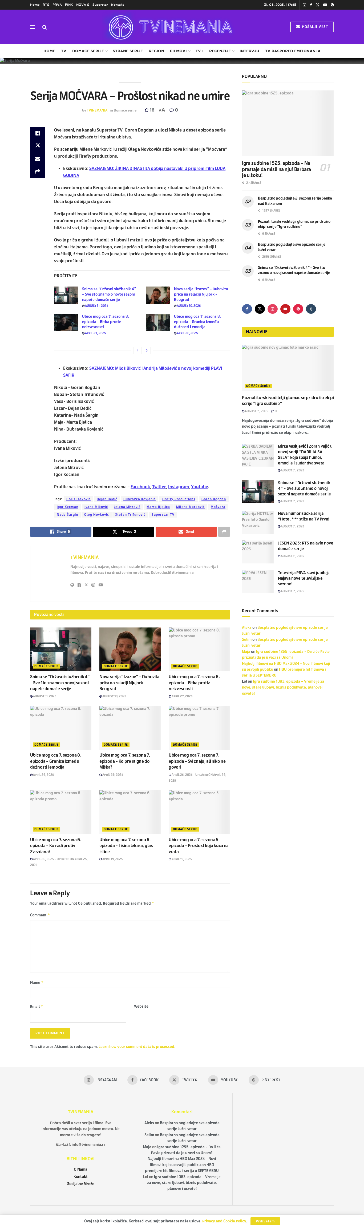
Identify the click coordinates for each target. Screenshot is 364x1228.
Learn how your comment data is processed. (137, 1046)
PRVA (57, 4)
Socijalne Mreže (80, 1184)
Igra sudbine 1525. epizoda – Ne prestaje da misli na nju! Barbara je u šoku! (276, 169)
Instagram (178, 486)
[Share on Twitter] (37, 146)
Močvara (218, 507)
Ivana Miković (96, 507)
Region (156, 51)
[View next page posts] (147, 350)
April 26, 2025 (187, 333)
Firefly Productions (178, 499)
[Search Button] (44, 27)
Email (36, 1006)
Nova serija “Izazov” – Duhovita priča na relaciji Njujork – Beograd (201, 294)
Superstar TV (163, 514)
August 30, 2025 (188, 306)
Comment (40, 914)
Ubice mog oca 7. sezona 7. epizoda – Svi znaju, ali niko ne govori (197, 761)
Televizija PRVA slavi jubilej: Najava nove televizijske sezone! (303, 578)
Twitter (159, 486)
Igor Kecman (67, 507)
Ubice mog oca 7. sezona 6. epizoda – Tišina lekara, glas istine (126, 845)
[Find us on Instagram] (304, 5)
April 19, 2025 (112, 859)
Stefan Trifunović (130, 514)
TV (63, 51)
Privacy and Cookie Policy (224, 1221)
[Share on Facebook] (37, 133)
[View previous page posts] (137, 350)
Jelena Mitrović (127, 507)
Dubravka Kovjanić (139, 499)
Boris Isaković (78, 499)
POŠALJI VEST (314, 27)
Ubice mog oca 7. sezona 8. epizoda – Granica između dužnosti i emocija (197, 321)
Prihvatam (265, 1221)
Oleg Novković (96, 514)
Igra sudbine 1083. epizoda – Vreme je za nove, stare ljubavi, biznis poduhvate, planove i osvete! (283, 687)
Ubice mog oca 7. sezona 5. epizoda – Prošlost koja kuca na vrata (199, 845)
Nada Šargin (67, 514)
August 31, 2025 (96, 306)
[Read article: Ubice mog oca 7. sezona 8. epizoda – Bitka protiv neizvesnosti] (66, 322)
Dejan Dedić (107, 499)
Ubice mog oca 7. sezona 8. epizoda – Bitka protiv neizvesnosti (105, 321)
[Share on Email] (37, 158)
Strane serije (128, 51)
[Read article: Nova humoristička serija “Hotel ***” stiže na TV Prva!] (258, 522)
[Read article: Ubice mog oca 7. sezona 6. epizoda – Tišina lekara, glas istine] (130, 812)
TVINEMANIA (97, 110)
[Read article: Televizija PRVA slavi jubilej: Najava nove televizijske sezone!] (258, 581)
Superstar (100, 4)
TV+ (199, 51)
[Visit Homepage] (168, 27)
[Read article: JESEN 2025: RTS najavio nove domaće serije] (258, 552)
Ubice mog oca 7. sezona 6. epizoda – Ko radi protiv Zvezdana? (55, 845)
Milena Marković (190, 507)
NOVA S (82, 4)
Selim (247, 639)
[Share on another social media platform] (37, 171)
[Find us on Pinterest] (332, 5)
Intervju (249, 51)
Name (37, 982)
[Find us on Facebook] (311, 5)
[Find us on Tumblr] (311, 309)
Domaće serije (88, 51)
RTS (46, 4)
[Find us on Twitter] (317, 5)
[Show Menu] (32, 27)
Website (141, 1006)
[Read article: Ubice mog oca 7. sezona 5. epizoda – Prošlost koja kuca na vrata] (199, 812)
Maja (246, 651)
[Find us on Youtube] (325, 5)
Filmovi (178, 51)
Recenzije (220, 51)
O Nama (80, 1169)
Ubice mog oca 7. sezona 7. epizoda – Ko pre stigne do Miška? (124, 761)
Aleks (247, 627)
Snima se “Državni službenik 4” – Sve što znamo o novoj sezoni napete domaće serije (109, 294)
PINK (69, 4)
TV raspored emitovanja (293, 51)
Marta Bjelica (158, 507)
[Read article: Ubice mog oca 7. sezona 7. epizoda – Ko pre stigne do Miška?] (130, 728)
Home (34, 4)
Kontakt (117, 4)
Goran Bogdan (213, 499)
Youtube (199, 486)
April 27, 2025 (95, 333)
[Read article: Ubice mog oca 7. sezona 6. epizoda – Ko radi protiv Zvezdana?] (60, 812)
